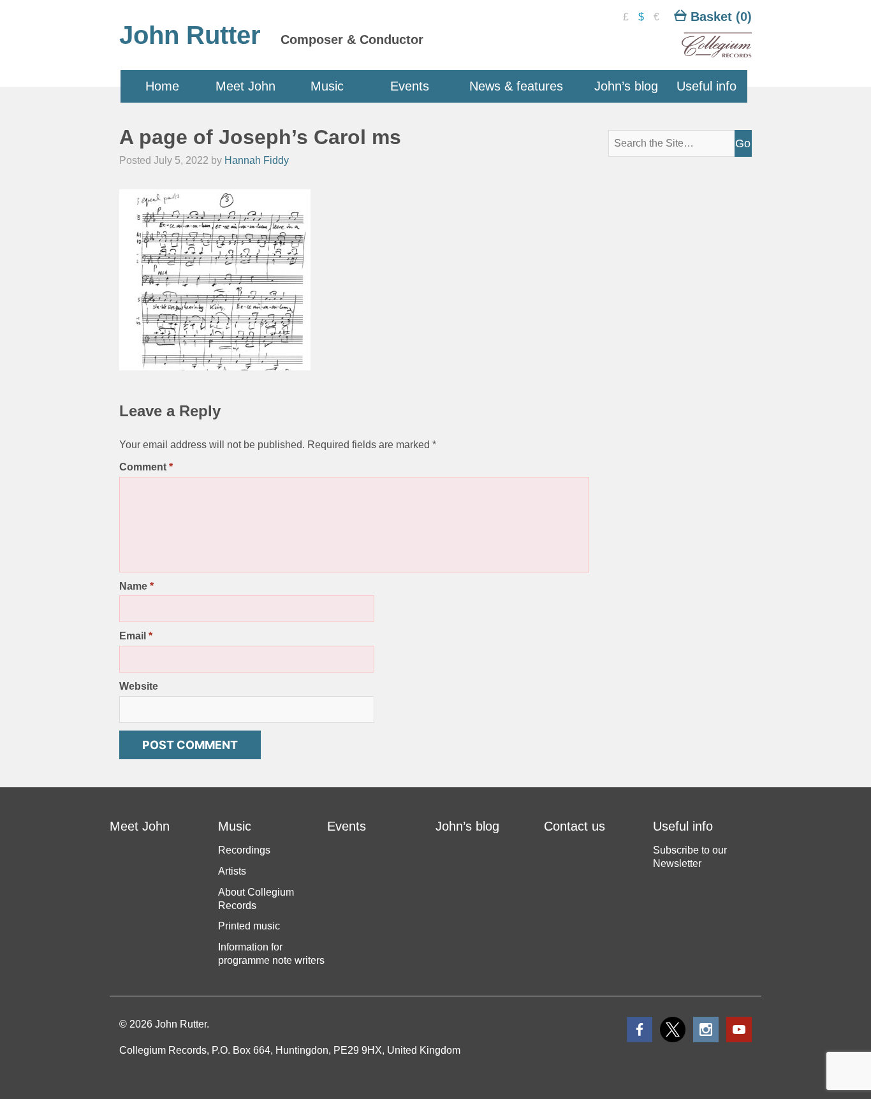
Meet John (245, 86)
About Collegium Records (256, 899)
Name (136, 586)
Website (138, 686)
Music (327, 86)
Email (135, 635)
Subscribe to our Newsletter (690, 857)
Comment (146, 467)
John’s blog (626, 86)
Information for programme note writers (271, 954)
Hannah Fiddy (256, 160)
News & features (516, 86)
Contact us (574, 826)
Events (409, 86)
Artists (232, 871)
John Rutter (190, 35)
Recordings (244, 850)
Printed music (249, 926)
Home (162, 86)
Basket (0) (719, 17)
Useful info (706, 86)
